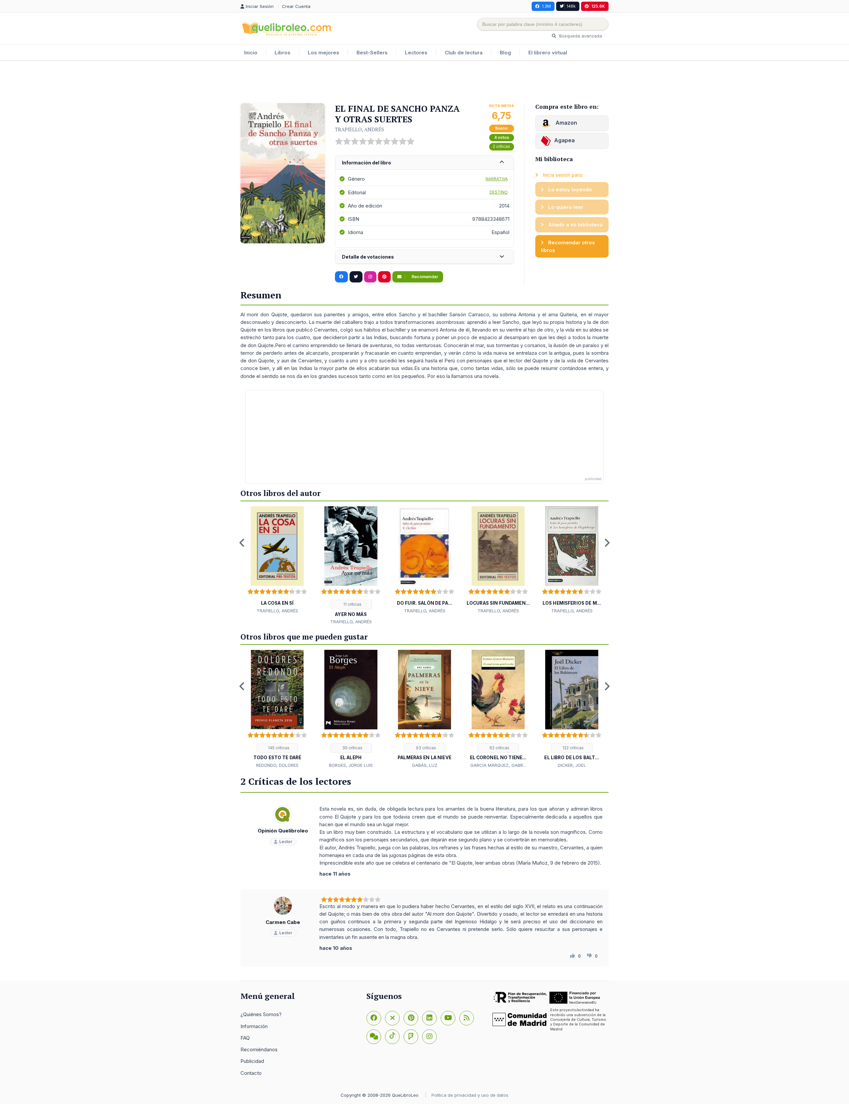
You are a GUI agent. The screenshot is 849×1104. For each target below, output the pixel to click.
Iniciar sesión (260, 6)
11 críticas (351, 604)
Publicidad (252, 1061)
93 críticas (425, 747)
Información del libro (366, 162)
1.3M (546, 6)
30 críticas (351, 747)
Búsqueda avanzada (580, 35)
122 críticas (572, 747)
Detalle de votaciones (368, 257)
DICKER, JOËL (572, 765)
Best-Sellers (372, 52)
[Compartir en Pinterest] (384, 276)
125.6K (598, 6)
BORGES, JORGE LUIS (351, 765)
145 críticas (278, 747)
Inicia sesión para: (562, 175)
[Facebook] (373, 1018)
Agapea (564, 140)
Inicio (250, 52)
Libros (283, 52)
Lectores (416, 52)
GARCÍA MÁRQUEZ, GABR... (498, 765)
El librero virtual (547, 52)
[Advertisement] (424, 82)
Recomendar (424, 276)
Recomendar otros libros (568, 246)
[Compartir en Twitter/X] (356, 276)
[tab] (424, 163)
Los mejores (323, 52)
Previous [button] (242, 543)
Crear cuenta (296, 6)
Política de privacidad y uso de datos (469, 1095)
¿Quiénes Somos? (261, 1014)
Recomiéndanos (259, 1049)
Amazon (565, 122)
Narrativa (497, 178)
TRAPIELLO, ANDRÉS (359, 129)
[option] (277, 560)
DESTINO (499, 192)
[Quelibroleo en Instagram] (370, 276)
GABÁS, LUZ (424, 765)
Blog (505, 52)
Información (254, 1026)
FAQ (245, 1038)
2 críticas (501, 146)
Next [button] (607, 543)
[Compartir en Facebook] (341, 276)
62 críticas (499, 747)
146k (571, 6)
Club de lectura (464, 52)
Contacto (251, 1073)
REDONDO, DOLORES (277, 765)
